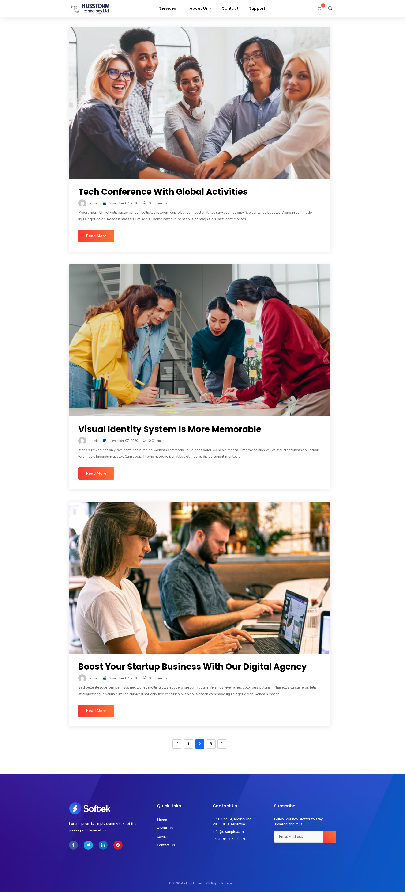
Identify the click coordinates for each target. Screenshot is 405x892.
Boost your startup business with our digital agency (192, 667)
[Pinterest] (117, 845)
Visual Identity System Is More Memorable (169, 429)
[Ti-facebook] (73, 845)
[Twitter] (88, 845)
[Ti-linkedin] (103, 845)
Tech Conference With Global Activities (163, 192)
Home (162, 819)
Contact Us (166, 845)
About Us (165, 828)
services (163, 836)
